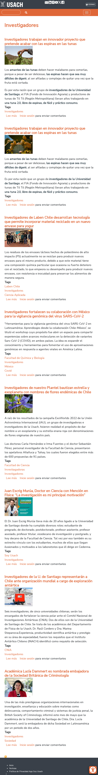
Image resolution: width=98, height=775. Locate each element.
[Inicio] (11, 4)
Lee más (11, 116)
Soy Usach (11, 555)
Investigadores (14, 111)
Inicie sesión (27, 116)
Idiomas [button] (91, 4)
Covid (8, 371)
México (9, 366)
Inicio (11, 765)
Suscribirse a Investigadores (6, 757)
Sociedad (10, 741)
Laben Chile (12, 286)
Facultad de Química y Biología (24, 358)
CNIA (8, 650)
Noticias (12, 768)
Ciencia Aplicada (15, 295)
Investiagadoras (15, 469)
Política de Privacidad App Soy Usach (26, 771)
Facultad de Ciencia (17, 465)
